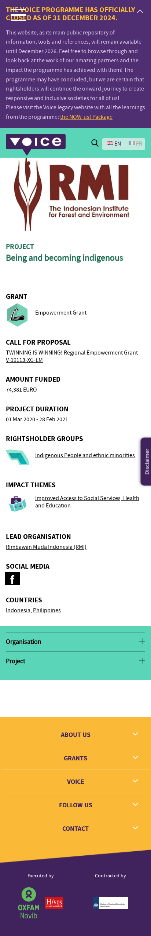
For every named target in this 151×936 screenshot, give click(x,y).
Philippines (47, 610)
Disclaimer (147, 461)
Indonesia (18, 610)
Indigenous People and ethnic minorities (85, 455)
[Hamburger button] (18, 15)
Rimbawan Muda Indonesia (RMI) (46, 547)
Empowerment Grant (60, 312)
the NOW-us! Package (86, 117)
